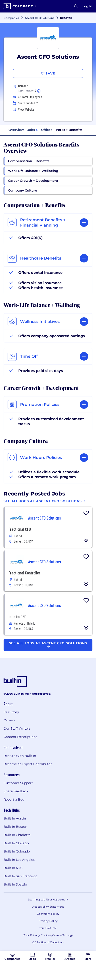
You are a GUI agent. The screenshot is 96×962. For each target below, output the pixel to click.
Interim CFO (17, 616)
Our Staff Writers (17, 729)
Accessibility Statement (48, 906)
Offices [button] (46, 130)
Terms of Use (48, 928)
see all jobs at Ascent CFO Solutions (48, 643)
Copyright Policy (48, 913)
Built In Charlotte (17, 835)
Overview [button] (16, 130)
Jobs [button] (32, 130)
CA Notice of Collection (48, 942)
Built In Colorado (17, 851)
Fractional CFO (19, 529)
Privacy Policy (48, 921)
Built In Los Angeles (19, 860)
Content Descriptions (20, 737)
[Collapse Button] (86, 540)
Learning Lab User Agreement (48, 899)
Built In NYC (13, 868)
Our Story (11, 712)
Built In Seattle (15, 884)
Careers (9, 720)
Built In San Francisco (21, 876)
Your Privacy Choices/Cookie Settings (48, 935)
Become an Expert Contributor (28, 764)
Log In (87, 6)
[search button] (76, 6)
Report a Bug (14, 799)
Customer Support (18, 783)
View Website (26, 109)
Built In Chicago (16, 843)
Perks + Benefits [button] (69, 130)
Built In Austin (15, 818)
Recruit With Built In (20, 756)
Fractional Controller (24, 572)
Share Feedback (16, 791)
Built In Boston (15, 827)
